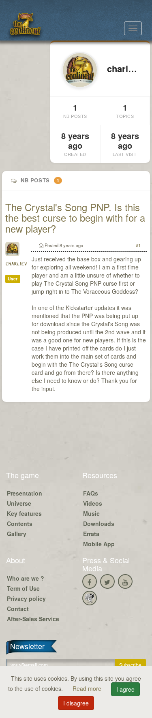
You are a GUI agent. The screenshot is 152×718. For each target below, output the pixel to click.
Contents (19, 523)
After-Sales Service (33, 619)
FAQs (90, 493)
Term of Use (23, 588)
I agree (125, 689)
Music (91, 513)
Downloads (98, 523)
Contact (18, 609)
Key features (24, 513)
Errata (91, 534)
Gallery (16, 534)
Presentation (24, 493)
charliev (16, 264)
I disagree (76, 703)
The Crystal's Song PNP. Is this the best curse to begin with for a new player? (75, 217)
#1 (138, 245)
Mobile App (99, 544)
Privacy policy (26, 598)
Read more (88, 688)
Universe (19, 503)
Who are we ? (25, 578)
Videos (92, 503)
